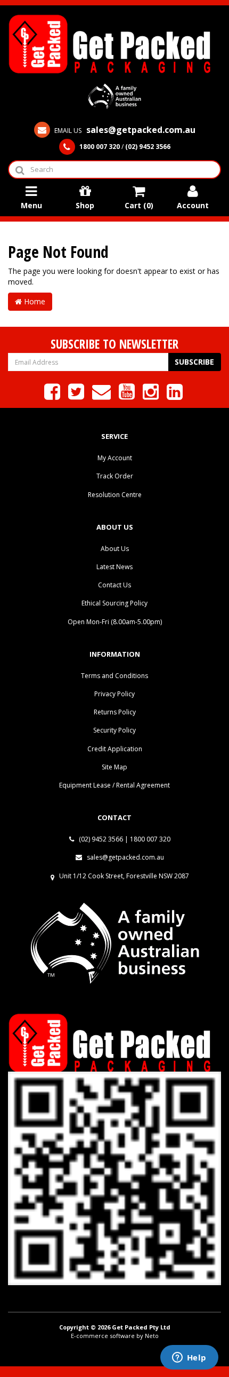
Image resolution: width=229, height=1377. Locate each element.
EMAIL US (124, 130)
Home (33, 301)
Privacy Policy (114, 693)
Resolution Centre (115, 494)
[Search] (19, 169)
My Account (114, 457)
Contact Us (114, 584)
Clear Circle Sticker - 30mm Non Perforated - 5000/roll (79, 1333)
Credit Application (114, 748)
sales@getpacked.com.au (124, 857)
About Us (115, 548)
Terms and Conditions (114, 675)
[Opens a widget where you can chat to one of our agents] (189, 1358)
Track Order (114, 476)
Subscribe (194, 362)
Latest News (114, 566)
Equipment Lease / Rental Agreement (114, 785)
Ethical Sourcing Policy (114, 603)
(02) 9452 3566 (100, 839)
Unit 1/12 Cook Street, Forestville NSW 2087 (124, 875)
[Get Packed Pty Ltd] (114, 43)
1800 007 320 (150, 839)
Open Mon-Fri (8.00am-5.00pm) (115, 621)
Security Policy (114, 730)
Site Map (114, 767)
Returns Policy (115, 712)
